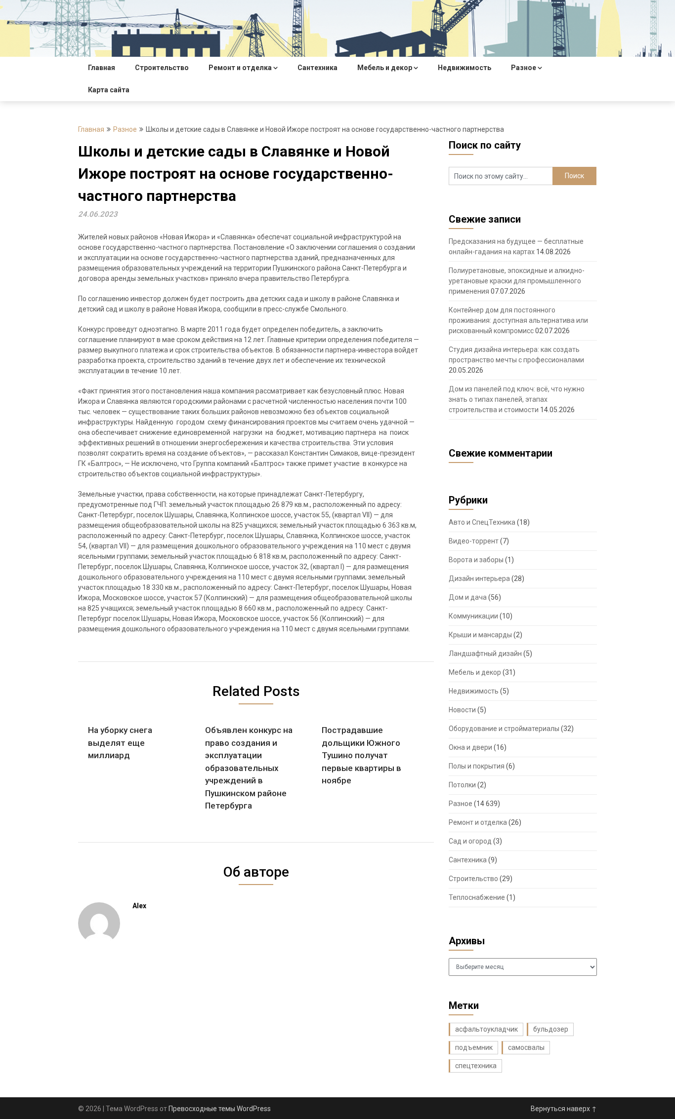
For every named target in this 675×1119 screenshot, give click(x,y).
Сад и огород (470, 841)
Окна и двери (470, 747)
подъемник (474, 1047)
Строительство (162, 68)
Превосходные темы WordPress (220, 1109)
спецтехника (476, 1066)
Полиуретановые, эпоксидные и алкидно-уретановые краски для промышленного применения (517, 281)
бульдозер (550, 1029)
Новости (462, 710)
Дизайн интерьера (479, 578)
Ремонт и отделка (240, 68)
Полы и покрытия (477, 766)
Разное (523, 68)
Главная (101, 68)
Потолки (462, 785)
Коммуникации (473, 616)
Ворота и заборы (476, 560)
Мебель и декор (384, 68)
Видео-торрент (474, 541)
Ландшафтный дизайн (485, 653)
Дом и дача (468, 597)
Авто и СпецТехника (482, 522)
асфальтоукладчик (486, 1029)
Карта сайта (108, 90)
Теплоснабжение (477, 897)
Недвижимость (464, 68)
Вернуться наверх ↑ (564, 1109)
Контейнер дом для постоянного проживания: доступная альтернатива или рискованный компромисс (518, 320)
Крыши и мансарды (480, 635)
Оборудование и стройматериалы (504, 729)
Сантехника (317, 68)
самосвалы (526, 1047)
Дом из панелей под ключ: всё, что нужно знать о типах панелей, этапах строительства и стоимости (517, 399)
